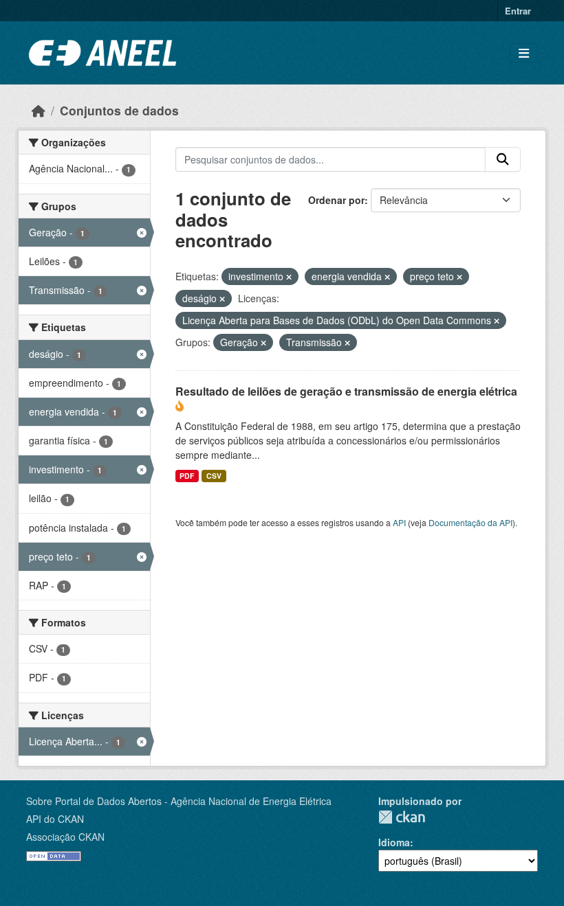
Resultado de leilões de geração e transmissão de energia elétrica (346, 391)
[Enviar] (503, 159)
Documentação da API (470, 522)
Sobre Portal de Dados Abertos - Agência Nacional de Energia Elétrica (179, 801)
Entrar (518, 10)
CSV (213, 476)
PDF (187, 476)
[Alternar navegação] (524, 53)
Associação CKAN (65, 836)
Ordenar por (336, 200)
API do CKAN (55, 819)
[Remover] (289, 276)
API (399, 522)
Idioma (394, 842)
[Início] (38, 110)
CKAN (401, 817)
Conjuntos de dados (119, 110)
